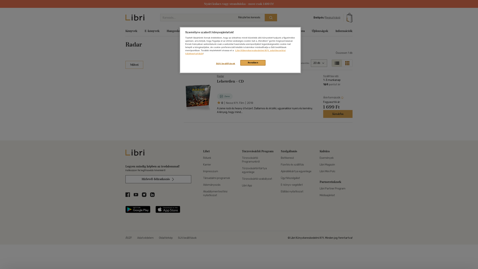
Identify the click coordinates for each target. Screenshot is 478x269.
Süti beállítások (225, 63)
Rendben (253, 62)
